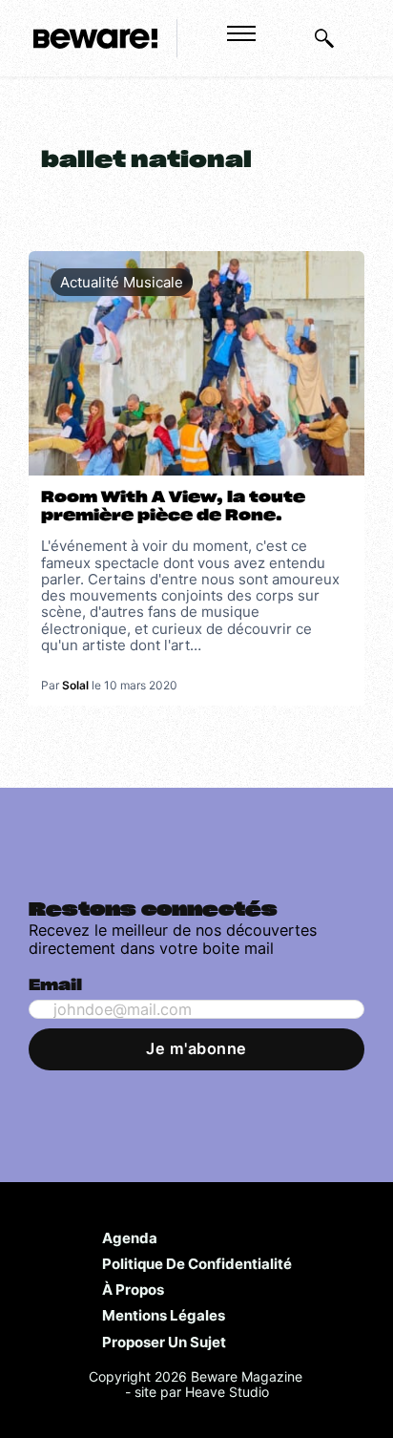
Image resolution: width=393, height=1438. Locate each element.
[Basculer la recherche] (324, 38)
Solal (75, 685)
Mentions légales (163, 1314)
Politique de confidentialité (197, 1263)
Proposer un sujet (164, 1341)
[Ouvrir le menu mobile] (241, 33)
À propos (133, 1289)
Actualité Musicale (121, 282)
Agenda (129, 1237)
